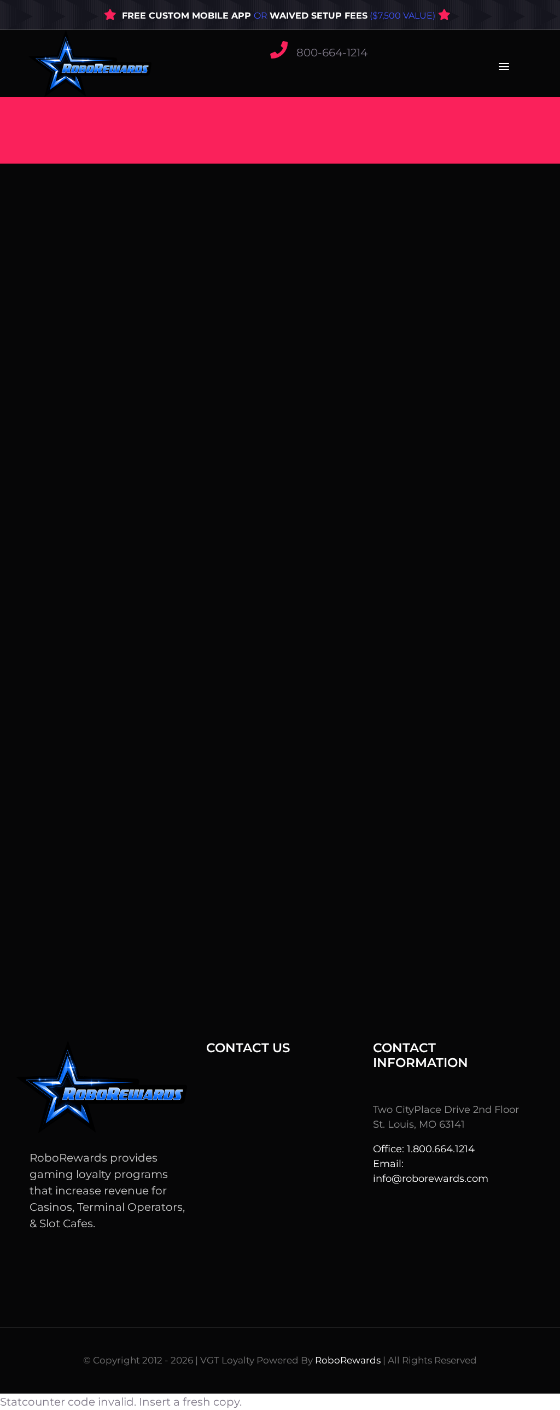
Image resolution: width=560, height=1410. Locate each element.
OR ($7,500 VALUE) (344, 15)
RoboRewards (348, 1360)
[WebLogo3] (89, 35)
